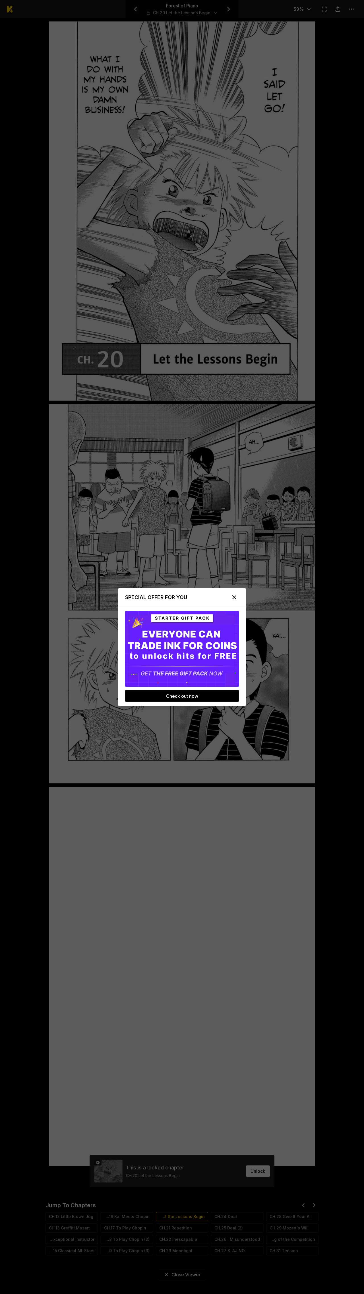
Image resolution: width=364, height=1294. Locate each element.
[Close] (234, 597)
